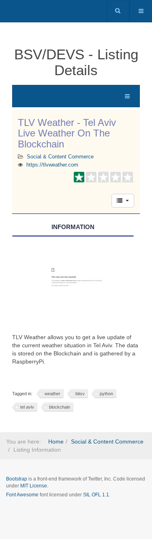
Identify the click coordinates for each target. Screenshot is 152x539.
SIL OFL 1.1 (96, 495)
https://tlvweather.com (52, 165)
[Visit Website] (76, 289)
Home (56, 441)
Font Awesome (22, 495)
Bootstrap (16, 479)
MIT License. (34, 486)
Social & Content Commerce (60, 157)
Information (72, 226)
